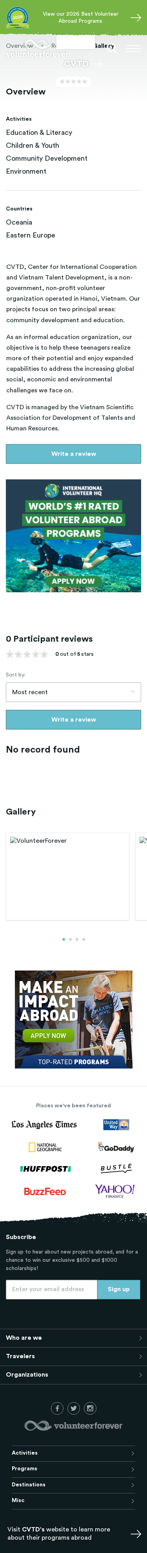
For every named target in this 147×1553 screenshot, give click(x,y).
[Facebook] (57, 1408)
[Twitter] (73, 1408)
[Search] (112, 48)
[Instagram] (90, 1408)
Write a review (73, 454)
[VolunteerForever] (37, 48)
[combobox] (73, 692)
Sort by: (15, 675)
